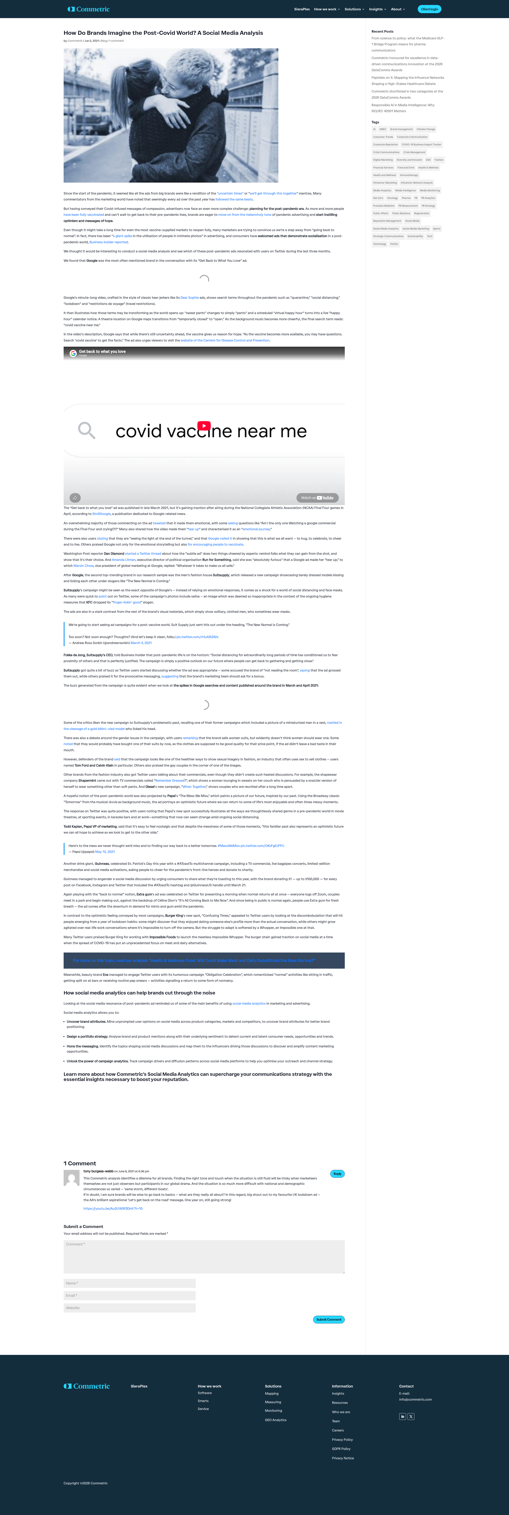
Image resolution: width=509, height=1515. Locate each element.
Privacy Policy (342, 1440)
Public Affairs (380, 213)
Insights (376, 9)
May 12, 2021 (105, 852)
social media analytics (249, 1003)
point (103, 596)
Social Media (412, 221)
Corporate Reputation (385, 144)
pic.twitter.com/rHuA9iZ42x (197, 637)
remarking (190, 738)
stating (102, 538)
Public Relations (401, 213)
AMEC (382, 129)
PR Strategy (428, 205)
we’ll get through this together (273, 193)
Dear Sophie (190, 298)
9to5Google (101, 514)
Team (336, 1421)
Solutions (353, 9)
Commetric (75, 41)
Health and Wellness (384, 175)
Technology (379, 244)
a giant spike (122, 236)
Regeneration (421, 213)
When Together (194, 787)
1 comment (116, 41)
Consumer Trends (383, 137)
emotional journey (256, 529)
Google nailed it (220, 538)
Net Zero (378, 198)
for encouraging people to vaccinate (215, 544)
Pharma (406, 198)
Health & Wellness (428, 167)
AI (374, 129)
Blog (104, 41)
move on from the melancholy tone (244, 215)
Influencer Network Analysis (417, 182)
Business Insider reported (108, 242)
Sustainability (415, 236)
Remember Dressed (169, 780)
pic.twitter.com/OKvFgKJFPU (262, 846)
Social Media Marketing (416, 228)
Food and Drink (405, 167)
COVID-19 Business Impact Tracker (421, 144)
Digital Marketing (383, 160)
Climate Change (426, 129)
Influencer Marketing (385, 182)
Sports (436, 228)
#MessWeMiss (229, 846)
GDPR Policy (341, 1449)
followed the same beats (234, 199)
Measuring (273, 1402)
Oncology (392, 198)
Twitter (394, 244)
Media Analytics (382, 190)
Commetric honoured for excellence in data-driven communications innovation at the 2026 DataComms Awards (407, 64)
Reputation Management (387, 221)
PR (416, 198)
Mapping (272, 1393)
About (396, 9)
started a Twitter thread (142, 554)
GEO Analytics (276, 1420)
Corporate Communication (412, 137)
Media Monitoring (430, 190)
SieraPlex (302, 9)
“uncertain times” (230, 193)
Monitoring (273, 1411)
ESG (428, 160)
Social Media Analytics (386, 228)
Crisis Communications (386, 152)
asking (233, 523)
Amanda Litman (124, 560)
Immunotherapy (409, 175)
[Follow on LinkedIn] (402, 1416)
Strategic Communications (388, 236)
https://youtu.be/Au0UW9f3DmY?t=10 (113, 1208)
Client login (429, 9)
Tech (429, 236)
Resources (340, 1403)
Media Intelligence (405, 190)
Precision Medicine (383, 205)
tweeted (159, 523)
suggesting (170, 676)
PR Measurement (408, 205)
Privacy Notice (343, 1458)
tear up (193, 529)
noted (68, 744)
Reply (337, 1174)
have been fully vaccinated (84, 215)
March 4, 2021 (141, 643)
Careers (338, 1430)
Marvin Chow (83, 566)
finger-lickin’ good (127, 602)
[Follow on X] (411, 1416)
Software (205, 1393)
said (117, 759)
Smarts (203, 1401)
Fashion (439, 160)
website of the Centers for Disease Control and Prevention (225, 340)
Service (203, 1409)
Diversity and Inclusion (409, 160)
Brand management (401, 129)
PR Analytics (428, 198)
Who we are (341, 1412)
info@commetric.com (415, 1399)
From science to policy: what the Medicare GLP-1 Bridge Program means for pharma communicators (408, 44)
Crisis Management (414, 152)
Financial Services (383, 167)
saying (305, 670)
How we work (325, 9)
